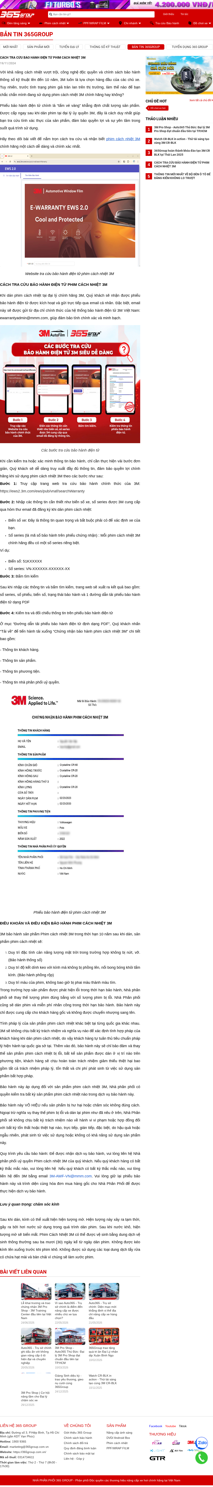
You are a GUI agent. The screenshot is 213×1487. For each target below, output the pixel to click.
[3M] (195, 1446)
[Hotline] (201, 1458)
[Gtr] (157, 1462)
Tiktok (183, 1430)
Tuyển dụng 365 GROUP (190, 47)
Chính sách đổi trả (76, 1446)
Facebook (155, 1430)
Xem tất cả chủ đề (200, 100)
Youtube (170, 1430)
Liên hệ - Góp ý (74, 1462)
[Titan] (157, 1446)
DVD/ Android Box (118, 1441)
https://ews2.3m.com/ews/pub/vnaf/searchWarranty (42, 491)
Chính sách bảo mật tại (79, 1457)
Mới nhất (10, 47)
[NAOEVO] (195, 1454)
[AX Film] (176, 1454)
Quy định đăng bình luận (80, 1452)
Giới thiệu (168, 14)
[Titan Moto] (176, 1446)
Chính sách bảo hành (78, 1441)
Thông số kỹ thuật (105, 47)
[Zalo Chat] (201, 1443)
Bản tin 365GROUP (146, 47)
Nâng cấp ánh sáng (119, 1436)
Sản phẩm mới (38, 47)
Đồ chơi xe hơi (158, 108)
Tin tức (184, 14)
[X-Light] (157, 1454)
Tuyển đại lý (69, 47)
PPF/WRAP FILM (117, 1452)
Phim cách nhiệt (117, 1446)
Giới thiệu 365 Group (78, 1436)
